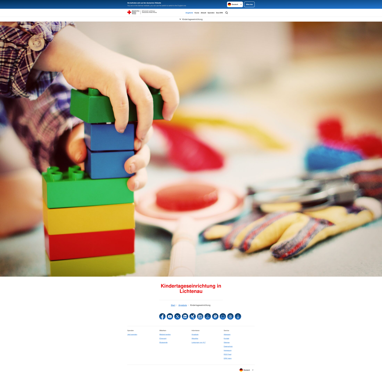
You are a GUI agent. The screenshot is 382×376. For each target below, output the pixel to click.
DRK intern (228, 358)
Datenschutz (228, 346)
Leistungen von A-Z (198, 342)
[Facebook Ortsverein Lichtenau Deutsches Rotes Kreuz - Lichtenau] (162, 316)
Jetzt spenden (132, 334)
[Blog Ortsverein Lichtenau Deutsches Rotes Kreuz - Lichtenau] (200, 316)
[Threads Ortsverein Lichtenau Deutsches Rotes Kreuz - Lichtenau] (230, 316)
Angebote (189, 13)
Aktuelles (195, 338)
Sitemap (227, 342)
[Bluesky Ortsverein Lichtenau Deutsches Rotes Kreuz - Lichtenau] (223, 316)
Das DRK (219, 13)
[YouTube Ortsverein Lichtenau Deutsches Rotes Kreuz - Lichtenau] (170, 316)
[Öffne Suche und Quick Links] (226, 12)
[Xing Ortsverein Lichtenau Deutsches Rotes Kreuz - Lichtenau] (192, 316)
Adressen (227, 334)
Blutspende (163, 342)
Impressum (227, 350)
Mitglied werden (165, 334)
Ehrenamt (162, 338)
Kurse (197, 13)
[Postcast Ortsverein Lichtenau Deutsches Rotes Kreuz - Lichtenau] (238, 316)
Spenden (211, 13)
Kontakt (226, 338)
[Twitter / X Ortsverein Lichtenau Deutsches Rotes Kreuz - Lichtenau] (177, 316)
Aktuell (203, 13)
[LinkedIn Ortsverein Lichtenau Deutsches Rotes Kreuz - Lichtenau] (185, 316)
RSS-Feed (227, 354)
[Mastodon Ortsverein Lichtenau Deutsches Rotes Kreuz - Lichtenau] (215, 316)
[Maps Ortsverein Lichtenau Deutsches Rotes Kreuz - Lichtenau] (208, 316)
